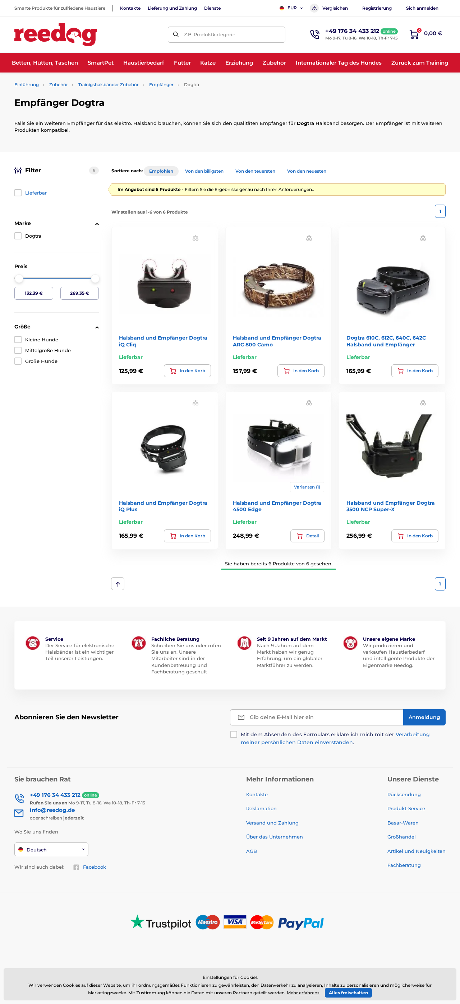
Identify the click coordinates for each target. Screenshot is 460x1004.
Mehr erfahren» (303, 992)
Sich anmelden (422, 8)
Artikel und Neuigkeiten (416, 851)
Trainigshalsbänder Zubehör (108, 84)
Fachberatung (404, 865)
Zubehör (58, 84)
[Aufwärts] (117, 584)
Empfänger (161, 84)
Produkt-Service (406, 808)
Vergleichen (335, 8)
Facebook (94, 867)
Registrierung (377, 8)
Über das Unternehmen (274, 837)
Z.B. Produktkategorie (209, 34)
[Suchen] (176, 35)
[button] (195, 237)
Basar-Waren (403, 823)
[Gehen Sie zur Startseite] (55, 34)
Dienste (212, 8)
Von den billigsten (204, 171)
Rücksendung (404, 794)
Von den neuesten (306, 171)
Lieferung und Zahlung (172, 8)
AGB (251, 851)
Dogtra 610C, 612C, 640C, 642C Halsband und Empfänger (386, 341)
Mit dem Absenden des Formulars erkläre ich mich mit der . (335, 738)
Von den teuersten (255, 171)
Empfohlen (161, 171)
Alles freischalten (348, 992)
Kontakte (130, 8)
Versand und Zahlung (272, 823)
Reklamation (261, 808)
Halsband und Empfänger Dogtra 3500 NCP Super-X (390, 506)
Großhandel (401, 837)
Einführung (26, 84)
